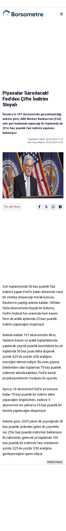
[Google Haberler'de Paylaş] (12, 207)
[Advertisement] (33, 53)
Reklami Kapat (54, 462)
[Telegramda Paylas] (53, 207)
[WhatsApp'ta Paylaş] (60, 207)
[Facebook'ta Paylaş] (39, 207)
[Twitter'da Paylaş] (46, 207)
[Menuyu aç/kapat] (61, 14)
